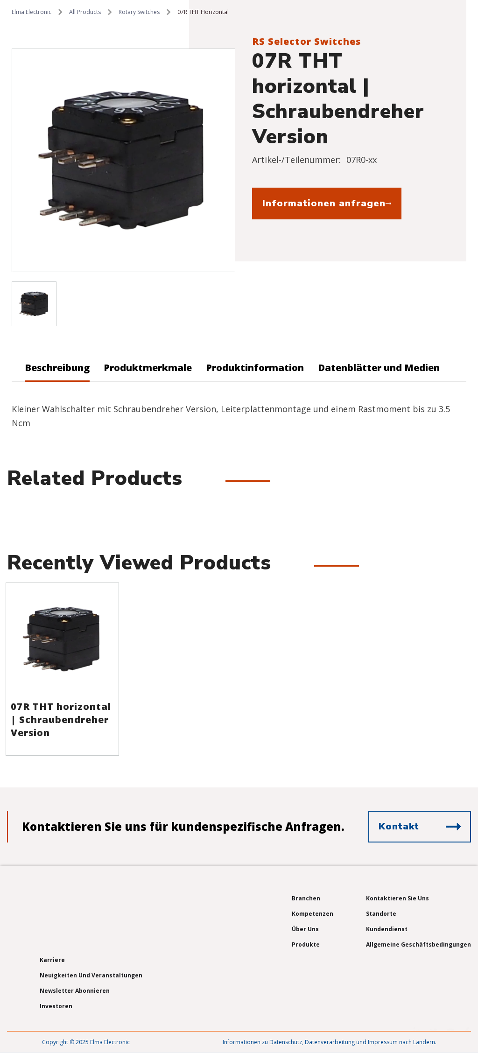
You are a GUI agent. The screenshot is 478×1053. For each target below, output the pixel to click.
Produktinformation (255, 367)
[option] (123, 160)
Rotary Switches (139, 12)
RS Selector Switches (306, 41)
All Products (85, 12)
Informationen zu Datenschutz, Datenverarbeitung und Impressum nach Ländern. (329, 1042)
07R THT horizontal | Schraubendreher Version (61, 719)
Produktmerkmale (148, 367)
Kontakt (399, 826)
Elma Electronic (31, 12)
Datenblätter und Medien (379, 367)
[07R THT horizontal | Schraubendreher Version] (62, 639)
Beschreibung (57, 367)
